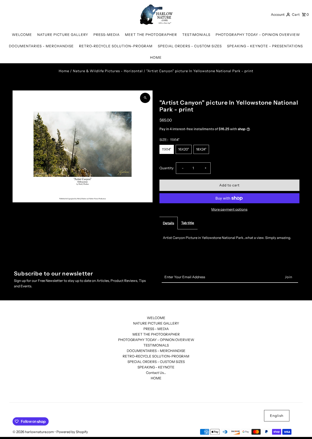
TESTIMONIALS (156, 345)
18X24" (201, 149)
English (276, 415)
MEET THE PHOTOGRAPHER (156, 334)
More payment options (229, 209)
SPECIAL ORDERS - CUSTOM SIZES (156, 362)
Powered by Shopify (72, 432)
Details (168, 223)
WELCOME (156, 318)
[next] (296, 93)
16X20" (183, 149)
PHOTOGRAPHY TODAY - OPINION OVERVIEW (156, 340)
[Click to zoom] (145, 98)
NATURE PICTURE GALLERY (156, 323)
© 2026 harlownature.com (34, 432)
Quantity (166, 168)
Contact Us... (156, 372)
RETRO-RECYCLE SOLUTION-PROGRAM (156, 356)
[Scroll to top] (302, 427)
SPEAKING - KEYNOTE (156, 367)
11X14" (166, 149)
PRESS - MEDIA (156, 329)
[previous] (290, 93)
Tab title (187, 223)
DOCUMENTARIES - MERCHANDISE (156, 351)
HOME (156, 378)
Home (64, 71)
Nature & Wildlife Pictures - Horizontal (108, 71)
